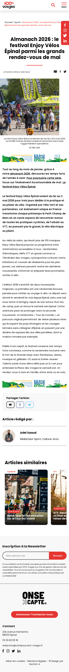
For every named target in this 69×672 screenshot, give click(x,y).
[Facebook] (20, 404)
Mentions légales (36, 661)
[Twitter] (30, 404)
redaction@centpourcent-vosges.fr (22, 645)
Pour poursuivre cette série (43, 178)
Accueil (9, 22)
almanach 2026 (19, 173)
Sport (17, 22)
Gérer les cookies (15, 661)
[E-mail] (10, 404)
